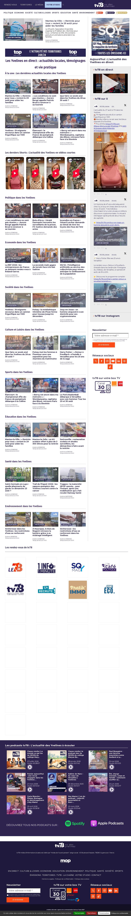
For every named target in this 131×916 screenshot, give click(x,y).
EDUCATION (65, 13)
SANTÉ (75, 13)
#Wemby (111, 128)
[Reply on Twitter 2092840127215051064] (95, 194)
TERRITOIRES (26, 5)
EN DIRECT (13, 871)
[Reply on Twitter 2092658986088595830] (95, 248)
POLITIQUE (8, 13)
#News (96, 126)
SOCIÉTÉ (29, 13)
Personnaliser (104, 913)
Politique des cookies (82, 879)
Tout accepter (79, 913)
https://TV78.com (113, 124)
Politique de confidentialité (64, 879)
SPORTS (55, 13)
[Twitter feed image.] (110, 236)
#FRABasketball (100, 131)
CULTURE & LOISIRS (42, 13)
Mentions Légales (48, 879)
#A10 (124, 126)
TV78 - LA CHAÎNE (65, 875)
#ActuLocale (105, 126)
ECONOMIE (19, 13)
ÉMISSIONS (35, 875)
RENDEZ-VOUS (10, 5)
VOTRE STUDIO (53, 5)
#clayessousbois (100, 128)
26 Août (114, 200)
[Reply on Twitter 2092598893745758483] (95, 304)
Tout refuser (91, 913)
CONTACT (96, 875)
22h (113, 106)
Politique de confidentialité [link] (119, 913)
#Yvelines (114, 126)
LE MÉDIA (39, 5)
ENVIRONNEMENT (87, 13)
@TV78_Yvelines (104, 106)
